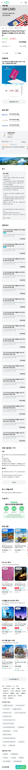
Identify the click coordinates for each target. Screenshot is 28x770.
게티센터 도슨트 (7, 716)
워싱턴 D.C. (6, 691)
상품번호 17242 (18, 28)
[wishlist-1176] (12, 608)
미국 (3, 28)
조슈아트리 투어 (20, 705)
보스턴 (24, 691)
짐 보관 (15, 731)
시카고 (22, 688)
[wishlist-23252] (24, 646)
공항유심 (6, 754)
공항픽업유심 (14, 754)
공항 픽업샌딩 (7, 731)
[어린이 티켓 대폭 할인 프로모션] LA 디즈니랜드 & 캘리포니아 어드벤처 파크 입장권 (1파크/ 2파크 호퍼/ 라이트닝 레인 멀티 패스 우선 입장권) (8, 662)
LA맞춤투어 (21, 727)
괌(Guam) (18, 691)
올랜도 (4, 695)
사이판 (12, 691)
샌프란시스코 (6, 688)
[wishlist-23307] (24, 530)
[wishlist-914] (24, 608)
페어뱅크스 (11, 698)
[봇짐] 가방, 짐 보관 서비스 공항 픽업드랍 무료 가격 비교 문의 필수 (7, 546)
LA (6, 28)
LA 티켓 (10, 28)
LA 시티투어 (7, 709)
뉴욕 (17, 686)
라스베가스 (8, 686)
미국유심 (6, 757)
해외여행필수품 (17, 761)
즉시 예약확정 (7, 761)
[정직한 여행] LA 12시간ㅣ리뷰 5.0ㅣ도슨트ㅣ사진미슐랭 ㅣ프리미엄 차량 (21, 584)
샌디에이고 (6, 693)
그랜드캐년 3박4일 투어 (9, 741)
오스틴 (4, 698)
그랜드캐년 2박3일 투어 (9, 738)
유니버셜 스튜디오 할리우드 (20, 662)
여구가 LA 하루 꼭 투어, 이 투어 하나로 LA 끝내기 (7, 584)
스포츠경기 (21, 741)
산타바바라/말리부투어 (9, 727)
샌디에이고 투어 (7, 712)
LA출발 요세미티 (17, 709)
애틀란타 (12, 693)
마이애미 (20, 695)
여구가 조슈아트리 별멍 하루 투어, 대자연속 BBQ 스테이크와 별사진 (20, 624)
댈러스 (18, 693)
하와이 (13, 688)
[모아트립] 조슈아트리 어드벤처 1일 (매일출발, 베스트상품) (7, 624)
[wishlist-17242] (22, 7)
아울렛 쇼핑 (12, 745)
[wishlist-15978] (12, 530)
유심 (5, 745)
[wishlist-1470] (24, 568)
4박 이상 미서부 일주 (9, 723)
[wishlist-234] (12, 568)
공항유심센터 (11, 133)
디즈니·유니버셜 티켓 (20, 712)
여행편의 (21, 757)
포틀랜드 (23, 693)
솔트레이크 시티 (12, 695)
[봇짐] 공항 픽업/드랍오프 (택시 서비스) (20, 546)
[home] (6, 2)
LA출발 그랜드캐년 (8, 705)
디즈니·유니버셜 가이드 (9, 720)
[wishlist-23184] (12, 646)
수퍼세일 (13, 757)
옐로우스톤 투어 (7, 734)
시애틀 (18, 688)
